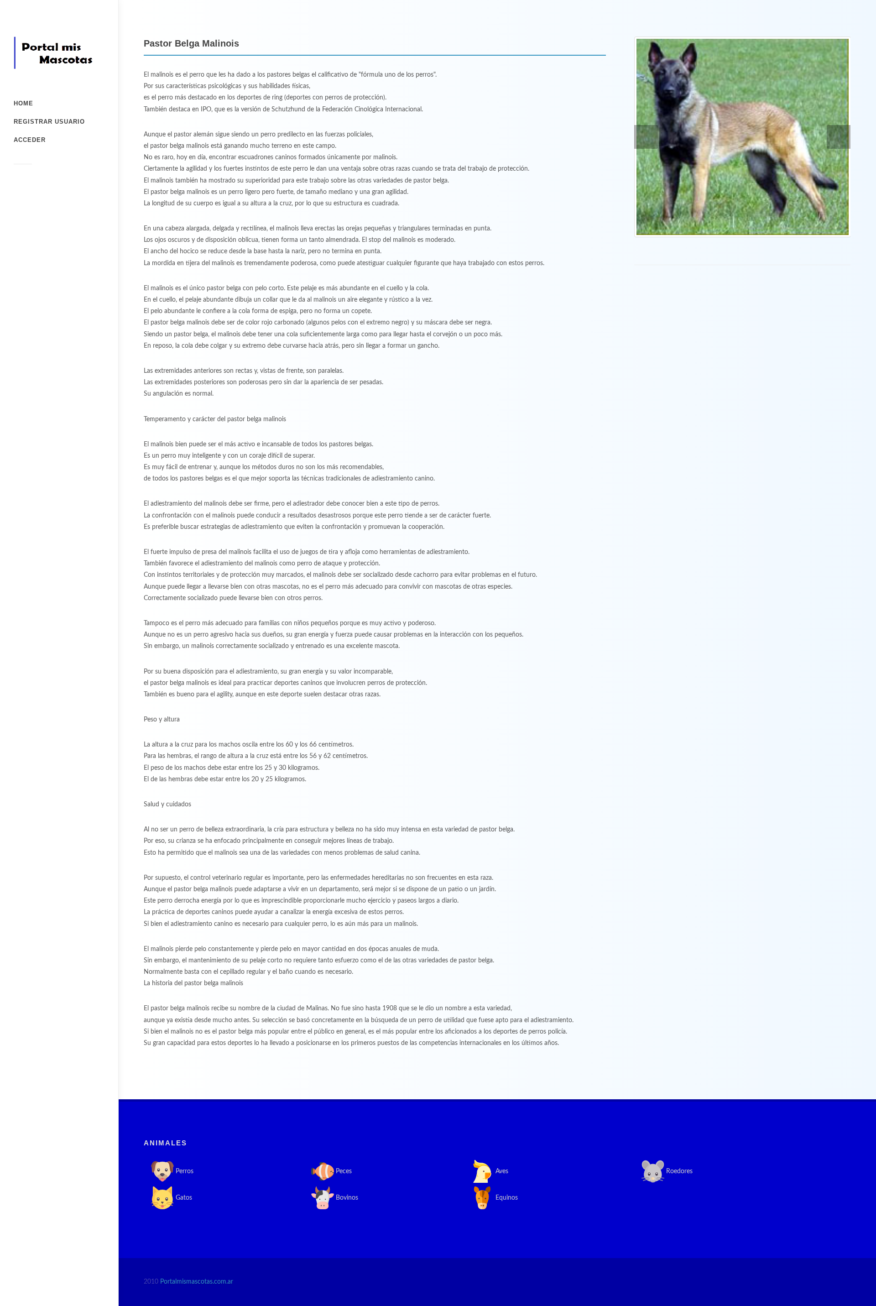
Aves (501, 1171)
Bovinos (346, 1197)
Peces (343, 1171)
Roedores (678, 1171)
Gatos (183, 1197)
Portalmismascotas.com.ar (196, 1282)
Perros (183, 1171)
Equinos (506, 1197)
